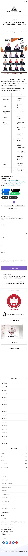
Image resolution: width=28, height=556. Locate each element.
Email (2, 245)
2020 (5, 404)
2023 (5, 394)
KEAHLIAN (4, 491)
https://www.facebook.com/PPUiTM (17, 182)
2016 (4, 419)
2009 (5, 443)
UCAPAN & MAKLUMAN (7, 498)
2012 (4, 433)
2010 (5, 440)
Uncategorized (4, 467)
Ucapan (2, 460)
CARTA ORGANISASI (6, 487)
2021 (4, 401)
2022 (5, 397)
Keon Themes (23, 551)
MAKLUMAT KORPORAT (7, 484)
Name (2, 237)
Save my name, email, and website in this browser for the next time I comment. (14, 261)
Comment (3, 225)
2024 (5, 390)
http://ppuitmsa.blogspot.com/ (12, 186)
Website (3, 252)
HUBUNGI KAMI (5, 505)
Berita (9, 208)
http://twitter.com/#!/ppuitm (13, 184)
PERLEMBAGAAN (5, 494)
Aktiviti (2, 453)
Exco (12, 205)
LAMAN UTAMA (5, 480)
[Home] (8, 29)
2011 (4, 436)
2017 (4, 415)
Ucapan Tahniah (15, 208)
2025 (5, 387)
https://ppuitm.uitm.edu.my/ (12, 180)
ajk (6, 205)
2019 (5, 408)
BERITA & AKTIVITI (6, 501)
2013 (4, 429)
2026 (5, 383)
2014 (5, 426)
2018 (5, 411)
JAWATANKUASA (20, 205)
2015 (4, 422)
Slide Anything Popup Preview (8, 508)
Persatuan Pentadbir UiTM (14, 12)
